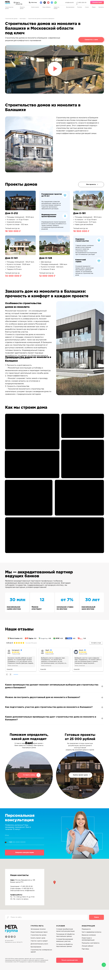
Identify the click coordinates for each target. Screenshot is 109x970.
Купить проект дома (80, 775)
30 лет (92, 600)
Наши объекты (46, 7)
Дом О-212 (11, 213)
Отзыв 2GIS (10, 669)
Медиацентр (86, 929)
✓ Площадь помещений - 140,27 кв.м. (19, 262)
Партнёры (85, 949)
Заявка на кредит (56, 8)
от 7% (67, 600)
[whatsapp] (15, 937)
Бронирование (70, 7)
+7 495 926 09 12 (27, 888)
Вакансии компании (89, 935)
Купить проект (35, 7)
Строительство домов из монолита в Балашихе (41, 18)
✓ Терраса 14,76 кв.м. (13, 269)
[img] (88, 200)
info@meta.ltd (69, 2)
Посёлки (79, 7)
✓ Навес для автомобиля (83, 224)
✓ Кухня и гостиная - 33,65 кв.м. (17, 264)
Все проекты (91, 184)
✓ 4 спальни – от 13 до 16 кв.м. (85, 219)
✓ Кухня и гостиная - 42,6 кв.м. (51, 267)
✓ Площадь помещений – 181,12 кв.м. (87, 217)
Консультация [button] (97, 2)
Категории (23, 18)
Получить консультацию (24, 852)
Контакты (101, 7)
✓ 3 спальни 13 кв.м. (47, 269)
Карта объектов (19, 3)
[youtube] (9, 937)
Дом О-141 (11, 258)
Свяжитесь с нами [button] (91, 39)
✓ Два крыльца (45, 262)
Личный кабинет (87, 946)
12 (42, 600)
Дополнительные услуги (39, 944)
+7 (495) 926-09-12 (81, 3)
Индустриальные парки (39, 932)
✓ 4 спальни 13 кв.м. (13, 267)
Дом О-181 (79, 213)
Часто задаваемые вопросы (91, 932)
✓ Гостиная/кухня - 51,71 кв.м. (84, 222)
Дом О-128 (45, 258)
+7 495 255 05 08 (26, 886)
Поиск (96, 917)
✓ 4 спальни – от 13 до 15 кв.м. (17, 219)
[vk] (6, 937)
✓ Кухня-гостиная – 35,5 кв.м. (16, 224)
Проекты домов (22, 8)
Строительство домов (9, 8)
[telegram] (12, 937)
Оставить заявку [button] (29, 775)
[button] (55, 69)
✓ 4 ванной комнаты (13, 222)
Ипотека (34, 2)
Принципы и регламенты (90, 943)
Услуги (87, 7)
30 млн (17, 600)
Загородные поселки (38, 929)
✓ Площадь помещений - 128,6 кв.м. (53, 264)
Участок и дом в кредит (39, 941)
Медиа (93, 7)
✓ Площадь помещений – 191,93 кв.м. (19, 217)
